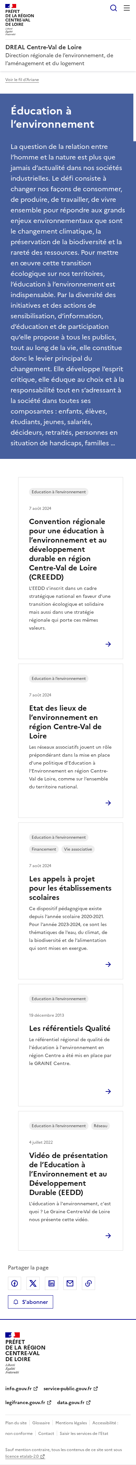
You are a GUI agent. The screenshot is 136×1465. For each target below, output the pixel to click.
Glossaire (41, 1423)
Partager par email (70, 1283)
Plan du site (16, 1423)
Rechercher (113, 8)
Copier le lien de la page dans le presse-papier (88, 1283)
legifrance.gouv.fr (25, 1402)
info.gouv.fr (18, 1388)
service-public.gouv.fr (68, 1388)
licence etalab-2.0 (22, 1456)
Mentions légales (71, 1423)
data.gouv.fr (71, 1402)
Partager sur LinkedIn (51, 1283)
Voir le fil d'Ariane (22, 80)
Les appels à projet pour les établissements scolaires (70, 888)
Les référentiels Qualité (70, 1028)
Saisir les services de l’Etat (84, 1434)
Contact (46, 1434)
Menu (126, 8)
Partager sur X (33, 1283)
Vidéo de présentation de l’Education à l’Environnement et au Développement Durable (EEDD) (68, 1174)
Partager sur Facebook (14, 1283)
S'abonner (35, 1302)
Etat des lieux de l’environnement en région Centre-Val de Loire (65, 722)
